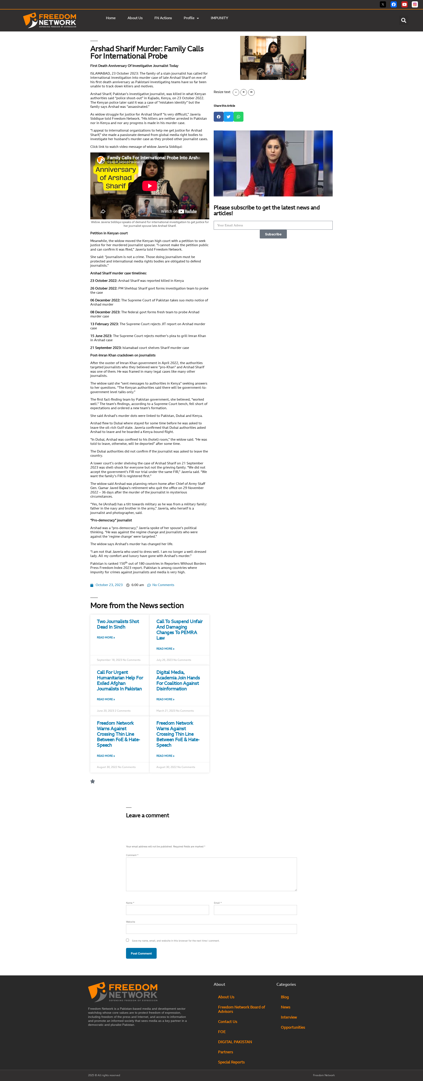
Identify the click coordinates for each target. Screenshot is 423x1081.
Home (111, 18)
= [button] (251, 92)
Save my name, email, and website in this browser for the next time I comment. (176, 940)
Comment (132, 855)
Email (218, 902)
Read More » (106, 637)
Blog (285, 997)
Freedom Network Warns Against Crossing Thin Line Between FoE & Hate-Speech (118, 734)
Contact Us (227, 1022)
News (285, 1007)
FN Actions (163, 18)
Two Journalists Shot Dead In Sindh (118, 624)
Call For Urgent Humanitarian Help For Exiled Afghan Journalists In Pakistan (120, 681)
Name (130, 902)
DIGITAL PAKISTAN (235, 1042)
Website (130, 921)
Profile (189, 18)
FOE (222, 1032)
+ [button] (243, 92)
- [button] (236, 92)
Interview (289, 1017)
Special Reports (231, 1062)
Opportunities (293, 1028)
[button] (403, 20)
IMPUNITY (220, 18)
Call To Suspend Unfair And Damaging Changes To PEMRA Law (179, 630)
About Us (135, 18)
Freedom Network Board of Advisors (241, 1010)
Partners (225, 1052)
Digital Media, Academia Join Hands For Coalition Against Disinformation (178, 681)
